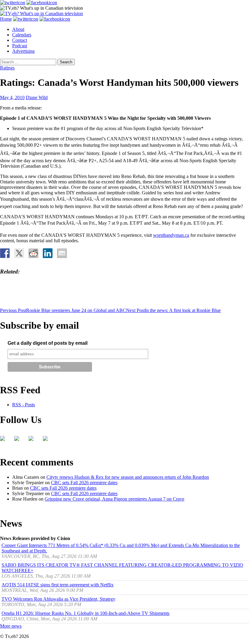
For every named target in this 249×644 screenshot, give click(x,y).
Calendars (21, 34)
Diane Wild (37, 97)
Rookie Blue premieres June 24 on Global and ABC (63, 310)
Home (6, 19)
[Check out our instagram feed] (48, 441)
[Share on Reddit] (33, 253)
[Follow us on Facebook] (5, 441)
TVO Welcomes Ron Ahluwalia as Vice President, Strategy (58, 599)
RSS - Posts (23, 404)
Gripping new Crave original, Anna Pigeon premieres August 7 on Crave (114, 498)
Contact (19, 40)
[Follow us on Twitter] (19, 441)
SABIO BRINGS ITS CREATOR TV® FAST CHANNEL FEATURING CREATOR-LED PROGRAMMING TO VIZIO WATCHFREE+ (122, 567)
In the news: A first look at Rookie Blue (173, 310)
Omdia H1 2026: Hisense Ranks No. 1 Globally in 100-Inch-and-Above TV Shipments (85, 613)
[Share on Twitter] (19, 253)
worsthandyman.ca (171, 235)
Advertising (23, 51)
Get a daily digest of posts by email (47, 343)
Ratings (7, 67)
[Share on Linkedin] (48, 253)
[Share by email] (62, 253)
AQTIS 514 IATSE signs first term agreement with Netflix (58, 584)
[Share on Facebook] (5, 253)
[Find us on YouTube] (33, 441)
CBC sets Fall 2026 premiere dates (84, 482)
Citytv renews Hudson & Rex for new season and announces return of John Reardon (127, 477)
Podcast (19, 45)
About (18, 29)
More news (11, 626)
